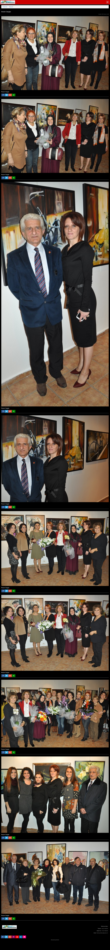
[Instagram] (13, 937)
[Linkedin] (20, 937)
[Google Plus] (10, 937)
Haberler (5, 7)
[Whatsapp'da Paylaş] (13, 95)
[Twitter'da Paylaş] (6, 95)
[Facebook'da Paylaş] (3, 95)
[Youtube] (17, 937)
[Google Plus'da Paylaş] (10, 95)
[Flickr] (24, 937)
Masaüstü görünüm (55, 939)
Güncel (11, 7)
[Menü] (107, 2)
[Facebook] (2, 937)
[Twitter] (6, 937)
